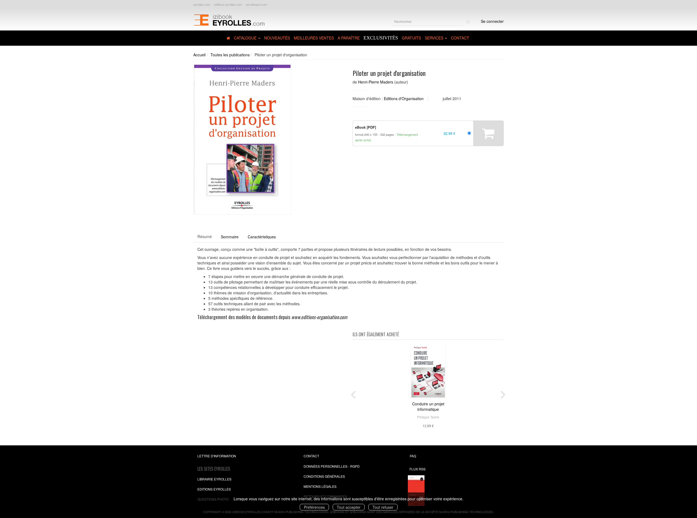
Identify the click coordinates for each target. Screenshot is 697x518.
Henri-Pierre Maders (375, 82)
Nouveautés (277, 38)
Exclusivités (380, 38)
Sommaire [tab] (230, 236)
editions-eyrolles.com (228, 4)
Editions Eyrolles (214, 489)
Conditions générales (324, 476)
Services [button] (434, 38)
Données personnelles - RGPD (332, 466)
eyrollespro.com (256, 4)
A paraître (349, 38)
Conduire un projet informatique (428, 406)
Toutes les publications (230, 54)
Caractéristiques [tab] (262, 236)
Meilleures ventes (314, 38)
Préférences (314, 507)
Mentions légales (320, 486)
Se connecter (492, 21)
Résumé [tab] (204, 236)
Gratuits (411, 38)
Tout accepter (348, 507)
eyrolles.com (201, 4)
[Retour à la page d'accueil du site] (229, 19)
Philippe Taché (428, 417)
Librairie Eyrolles (214, 479)
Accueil (199, 54)
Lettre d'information (216, 456)
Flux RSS (417, 469)
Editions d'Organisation (404, 98)
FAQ (413, 456)
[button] (242, 139)
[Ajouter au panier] (488, 133)
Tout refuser (382, 507)
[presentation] (353, 393)
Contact (460, 38)
